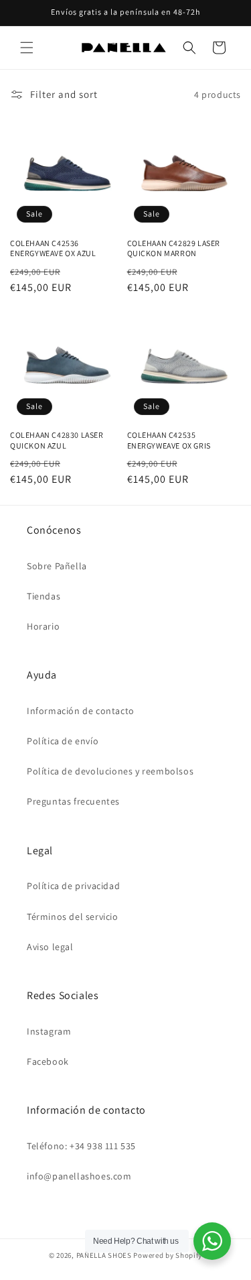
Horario (43, 626)
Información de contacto (81, 711)
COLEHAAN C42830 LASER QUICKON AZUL (57, 440)
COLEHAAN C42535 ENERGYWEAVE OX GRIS (169, 440)
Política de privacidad (73, 886)
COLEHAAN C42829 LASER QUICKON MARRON (174, 248)
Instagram (49, 1031)
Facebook (48, 1061)
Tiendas (43, 596)
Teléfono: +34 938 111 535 (81, 1146)
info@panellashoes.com (79, 1176)
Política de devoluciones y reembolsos (110, 771)
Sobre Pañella (57, 566)
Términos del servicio (72, 917)
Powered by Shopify (167, 1255)
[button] (26, 47)
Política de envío (62, 741)
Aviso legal (50, 947)
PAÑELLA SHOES (104, 1255)
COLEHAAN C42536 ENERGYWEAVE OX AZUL (53, 248)
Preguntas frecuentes (73, 801)
